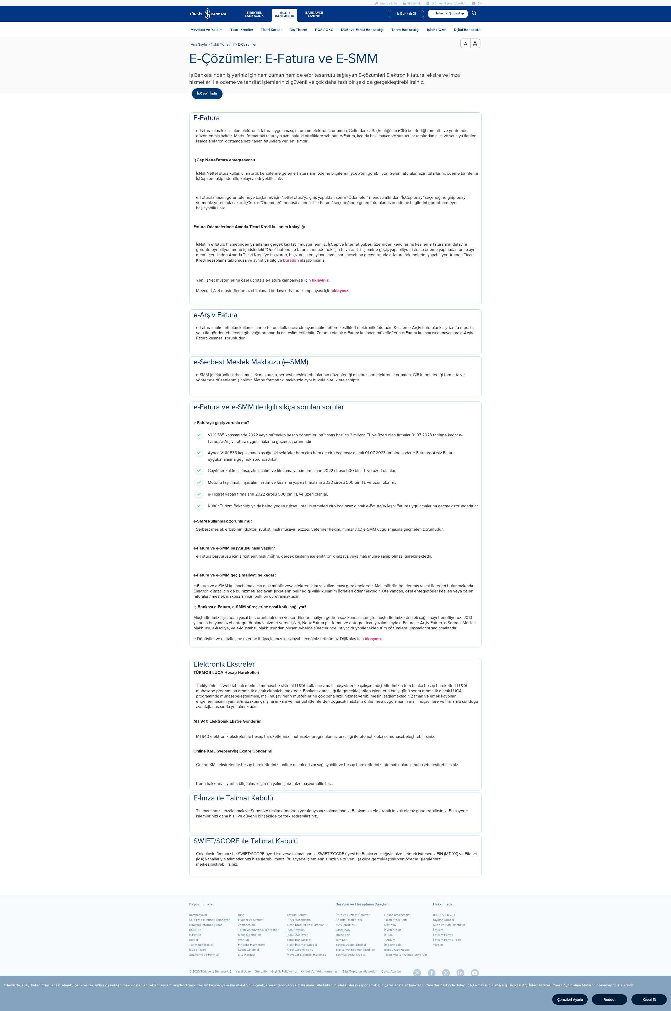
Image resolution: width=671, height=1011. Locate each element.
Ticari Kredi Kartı (395, 920)
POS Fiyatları (296, 930)
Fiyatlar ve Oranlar (250, 920)
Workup (243, 940)
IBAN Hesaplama (299, 920)
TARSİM (389, 940)
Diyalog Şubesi (443, 920)
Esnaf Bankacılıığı (299, 940)
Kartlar (193, 940)
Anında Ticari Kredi (349, 920)
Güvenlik (414, 3)
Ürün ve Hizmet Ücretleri (449, 3)
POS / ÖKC (324, 30)
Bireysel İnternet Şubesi (206, 925)
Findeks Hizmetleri (251, 945)
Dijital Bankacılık (467, 30)
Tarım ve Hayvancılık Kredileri (258, 930)
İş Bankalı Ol (406, 13)
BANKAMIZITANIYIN (314, 14)
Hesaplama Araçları (397, 915)
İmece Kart (343, 935)
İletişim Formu (443, 935)
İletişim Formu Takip (447, 940)
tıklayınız (320, 280)
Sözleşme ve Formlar (204, 955)
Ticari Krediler (241, 30)
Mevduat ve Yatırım (207, 30)
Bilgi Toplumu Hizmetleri (359, 971)
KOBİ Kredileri (345, 925)
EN (479, 3)
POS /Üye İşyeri (298, 935)
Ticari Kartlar (271, 30)
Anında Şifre (388, 3)
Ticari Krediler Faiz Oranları (305, 925)
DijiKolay (390, 925)
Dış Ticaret (298, 30)
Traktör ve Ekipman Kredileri (355, 950)
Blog (241, 915)
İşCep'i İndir (207, 93)
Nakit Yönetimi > (224, 44)
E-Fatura (195, 935)
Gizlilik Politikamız (284, 971)
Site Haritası (246, 955)
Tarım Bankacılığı (405, 30)
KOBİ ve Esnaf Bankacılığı (362, 30)
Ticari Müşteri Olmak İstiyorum (405, 955)
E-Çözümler (247, 44)
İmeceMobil (392, 945)
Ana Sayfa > (201, 44)
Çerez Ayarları (391, 971)
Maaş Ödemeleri (249, 935)
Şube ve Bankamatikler (449, 925)
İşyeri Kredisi (393, 930)
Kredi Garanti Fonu (300, 950)
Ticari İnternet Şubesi (302, 945)
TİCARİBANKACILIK (284, 15)
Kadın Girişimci (248, 950)
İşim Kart (342, 940)
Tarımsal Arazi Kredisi (351, 955)
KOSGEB (195, 930)
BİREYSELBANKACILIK (254, 14)
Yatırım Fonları (297, 915)
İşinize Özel (436, 30)
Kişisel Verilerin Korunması (319, 971)
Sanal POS (343, 930)
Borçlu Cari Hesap (397, 950)
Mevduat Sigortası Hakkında (306, 955)
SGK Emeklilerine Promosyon (209, 920)
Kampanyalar (198, 915)
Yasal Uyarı (243, 971)
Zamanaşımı (246, 925)
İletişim (438, 930)
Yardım (438, 945)
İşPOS (388, 935)
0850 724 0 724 (444, 915)
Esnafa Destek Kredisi (351, 945)
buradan (291, 260)
